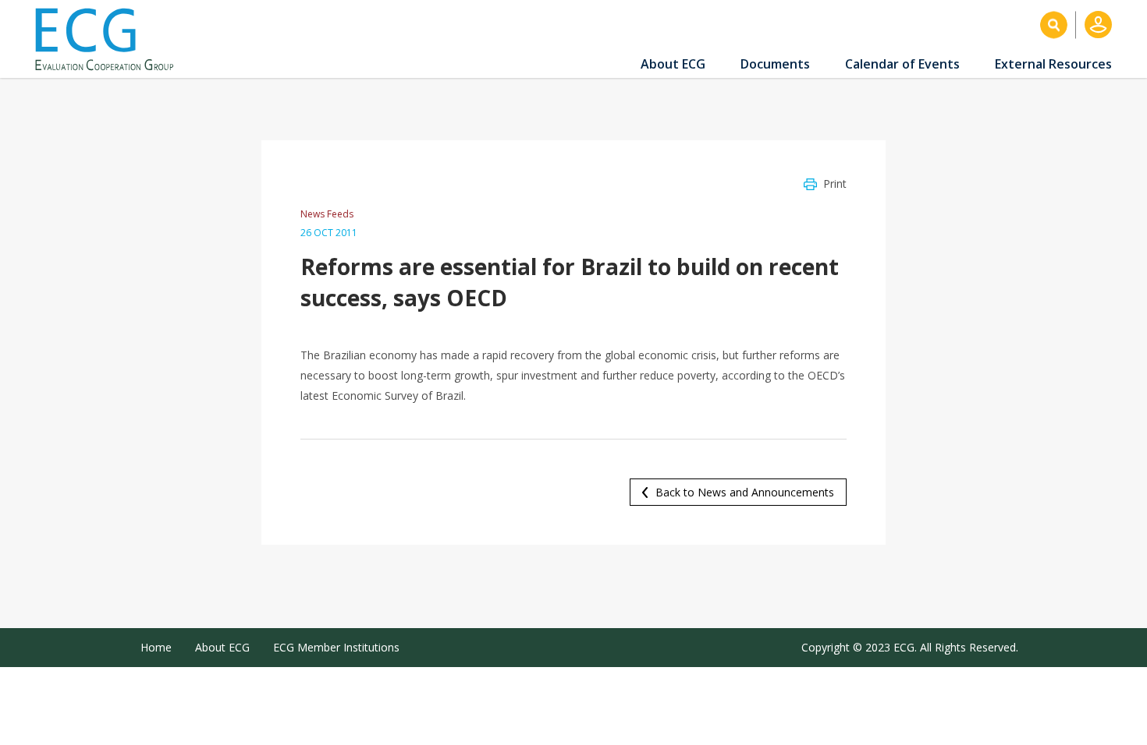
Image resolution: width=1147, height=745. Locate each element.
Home (156, 647)
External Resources (1053, 63)
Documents (775, 63)
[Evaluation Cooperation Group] (110, 39)
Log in (1098, 24)
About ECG (673, 63)
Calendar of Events (902, 63)
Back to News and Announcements (744, 492)
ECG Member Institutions (336, 647)
